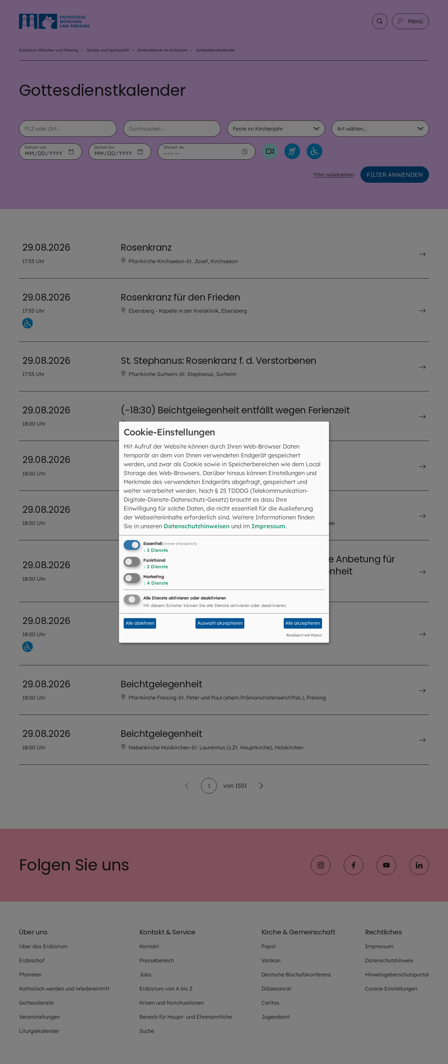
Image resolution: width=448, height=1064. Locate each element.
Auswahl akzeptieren (220, 623)
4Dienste (155, 583)
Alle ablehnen (140, 623)
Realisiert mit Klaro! (304, 635)
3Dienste (155, 550)
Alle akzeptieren (302, 623)
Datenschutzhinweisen (197, 526)
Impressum (268, 526)
